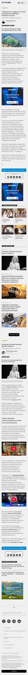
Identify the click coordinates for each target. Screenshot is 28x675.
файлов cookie (13, 667)
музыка (4, 356)
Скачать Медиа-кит (9, 644)
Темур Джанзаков (11, 351)
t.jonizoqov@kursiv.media (11, 353)
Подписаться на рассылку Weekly (12, 612)
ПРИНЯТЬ (14, 671)
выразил (9, 477)
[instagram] (9, 621)
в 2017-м (11, 131)
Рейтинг (12, 25)
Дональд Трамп (18, 475)
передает (15, 399)
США (8, 356)
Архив (5, 634)
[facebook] (4, 621)
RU (22, 3)
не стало (17, 526)
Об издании (7, 627)
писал (20, 155)
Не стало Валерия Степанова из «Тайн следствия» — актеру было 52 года (13, 574)
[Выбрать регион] (19, 3)
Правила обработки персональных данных (13, 638)
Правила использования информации (14, 631)
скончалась (18, 511)
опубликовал (11, 63)
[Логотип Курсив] (6, 2)
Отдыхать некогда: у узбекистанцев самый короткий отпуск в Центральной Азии (11, 308)
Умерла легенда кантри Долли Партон (12, 252)
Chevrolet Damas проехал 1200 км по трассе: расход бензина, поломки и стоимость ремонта (12, 279)
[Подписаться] (25, 614)
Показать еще (14, 334)
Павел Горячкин (11, 20)
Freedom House (5, 25)
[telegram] (14, 621)
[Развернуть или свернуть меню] (25, 3)
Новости (5, 8)
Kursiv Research (8, 647)
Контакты (6, 641)
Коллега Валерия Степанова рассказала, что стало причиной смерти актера (13, 566)
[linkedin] (19, 621)
